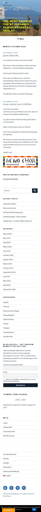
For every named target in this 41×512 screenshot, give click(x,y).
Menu (22, 39)
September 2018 (9, 289)
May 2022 (7, 238)
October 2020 (8, 255)
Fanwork (6, 307)
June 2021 (7, 251)
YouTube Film (8, 337)
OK (34, 509)
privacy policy (26, 509)
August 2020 (8, 260)
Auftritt (5, 302)
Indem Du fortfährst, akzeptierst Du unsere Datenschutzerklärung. (19, 380)
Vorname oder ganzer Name (13, 365)
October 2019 (8, 268)
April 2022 (7, 242)
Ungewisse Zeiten (9, 204)
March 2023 (7, 234)
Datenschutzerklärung (11, 471)
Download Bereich (9, 454)
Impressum (7, 467)
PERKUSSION (8, 319)
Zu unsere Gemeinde (10, 179)
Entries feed (7, 427)
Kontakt (6, 463)
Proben (6, 324)
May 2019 (7, 281)
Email (5, 372)
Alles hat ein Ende (9, 208)
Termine (6, 459)
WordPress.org (8, 436)
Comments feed (9, 431)
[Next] (34, 399)
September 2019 (9, 272)
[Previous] (6, 399)
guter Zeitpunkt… (11, 55)
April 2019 (7, 285)
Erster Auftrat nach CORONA (17, 104)
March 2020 (7, 264)
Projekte (6, 328)
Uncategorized (8, 332)
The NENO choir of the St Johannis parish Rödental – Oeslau (18, 26)
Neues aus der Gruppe (11, 311)
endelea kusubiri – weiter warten (14, 217)
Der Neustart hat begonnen (13, 212)
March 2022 (7, 247)
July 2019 (6, 277)
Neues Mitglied (8, 315)
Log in (5, 423)
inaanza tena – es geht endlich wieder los (17, 221)
